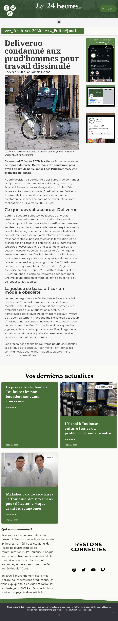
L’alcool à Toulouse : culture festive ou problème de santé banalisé (88, 428)
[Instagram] (6, 8)
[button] (59, 21)
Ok (59, 615)
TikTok (24, 588)
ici (42, 592)
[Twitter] (84, 570)
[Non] (113, 612)
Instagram (12, 588)
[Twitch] (13, 8)
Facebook (39, 588)
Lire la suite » (12, 407)
